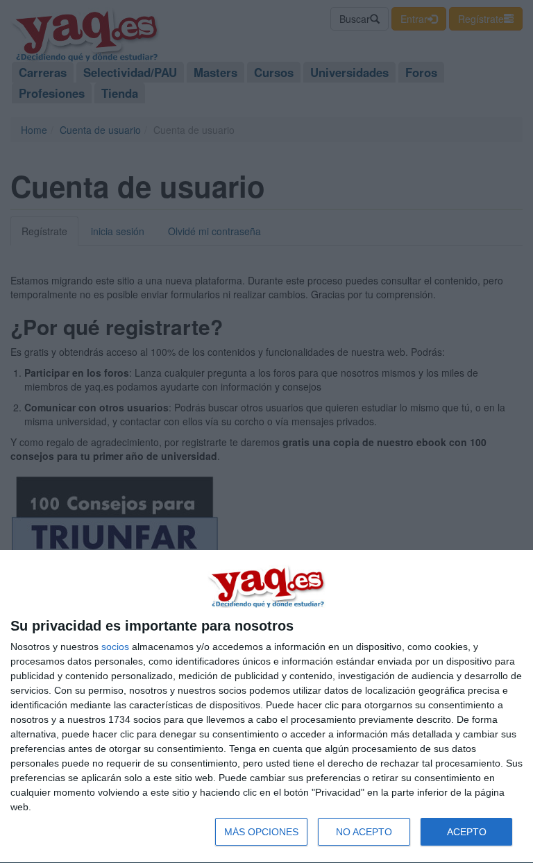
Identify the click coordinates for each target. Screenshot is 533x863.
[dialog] (266, 707)
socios (115, 646)
